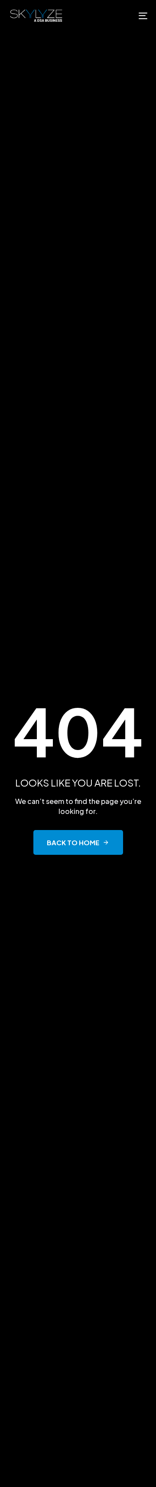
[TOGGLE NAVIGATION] (124, 15)
